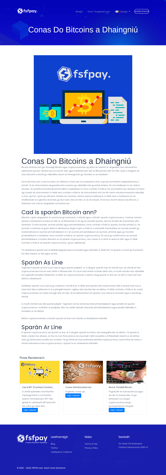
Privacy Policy (91, 448)
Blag (53, 444)
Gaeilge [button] (123, 11)
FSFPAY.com (37, 468)
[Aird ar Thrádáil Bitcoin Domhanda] (126, 372)
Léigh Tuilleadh (29, 410)
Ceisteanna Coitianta (61, 452)
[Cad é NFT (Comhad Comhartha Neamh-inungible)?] (40, 372)
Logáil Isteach (142, 11)
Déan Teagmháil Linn (99, 11)
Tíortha (54, 448)
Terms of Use (91, 444)
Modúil (79, 11)
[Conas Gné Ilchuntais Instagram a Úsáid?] (83, 372)
